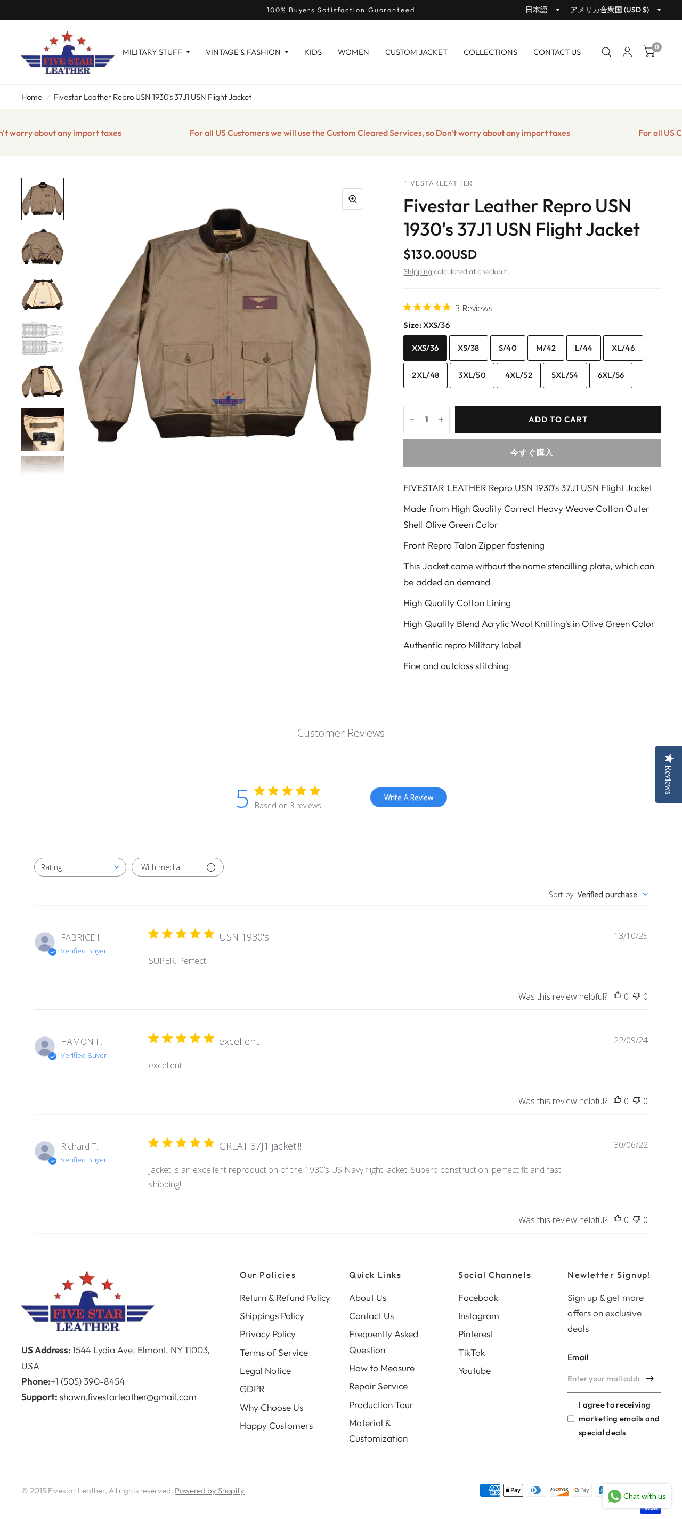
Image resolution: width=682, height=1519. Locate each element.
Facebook (478, 1297)
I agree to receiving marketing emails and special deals (619, 1418)
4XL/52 (518, 375)
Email (578, 1357)
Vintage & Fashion (243, 52)
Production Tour (381, 1404)
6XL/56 (611, 375)
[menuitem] (156, 52)
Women (353, 52)
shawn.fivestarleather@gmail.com (128, 1396)
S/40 (508, 348)
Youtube (474, 1370)
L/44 (583, 348)
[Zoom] (352, 199)
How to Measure (382, 1367)
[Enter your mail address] (650, 1379)
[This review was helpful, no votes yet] (617, 997)
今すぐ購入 (532, 452)
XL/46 (623, 348)
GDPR (252, 1388)
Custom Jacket (416, 52)
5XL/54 (565, 375)
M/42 (546, 348)
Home (31, 97)
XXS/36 (425, 348)
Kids (313, 52)
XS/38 (469, 348)
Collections (490, 52)
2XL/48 (425, 375)
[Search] (606, 52)
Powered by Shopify (210, 1490)
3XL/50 (472, 375)
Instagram (478, 1315)
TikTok (471, 1352)
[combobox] (80, 867)
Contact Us (557, 52)
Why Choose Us (271, 1407)
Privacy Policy (268, 1333)
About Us (367, 1297)
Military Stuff (152, 52)
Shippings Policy (272, 1315)
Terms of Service (274, 1352)
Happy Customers (276, 1425)
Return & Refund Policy (285, 1297)
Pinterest (475, 1333)
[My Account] (627, 52)
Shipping (417, 271)
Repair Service (378, 1386)
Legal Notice (265, 1370)
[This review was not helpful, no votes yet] (636, 997)
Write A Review (408, 797)
